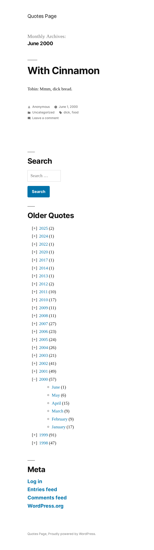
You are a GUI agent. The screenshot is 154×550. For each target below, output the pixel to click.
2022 (43, 244)
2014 (43, 268)
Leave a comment (45, 118)
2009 (43, 308)
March (57, 411)
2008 (43, 315)
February (60, 419)
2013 (43, 276)
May (56, 395)
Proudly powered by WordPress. (72, 534)
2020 (43, 252)
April (56, 403)
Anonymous (41, 107)
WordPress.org (45, 506)
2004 (43, 347)
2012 (43, 284)
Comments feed (47, 498)
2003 (43, 355)
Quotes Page (42, 16)
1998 (43, 443)
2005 (43, 339)
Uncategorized (43, 112)
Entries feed (42, 489)
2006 (43, 331)
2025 (43, 228)
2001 (43, 371)
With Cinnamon (63, 70)
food (75, 112)
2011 (43, 292)
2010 (43, 300)
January (59, 427)
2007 (43, 324)
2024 (43, 236)
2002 (43, 363)
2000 (43, 379)
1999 (43, 435)
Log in (34, 481)
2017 (43, 260)
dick (67, 112)
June (56, 387)
